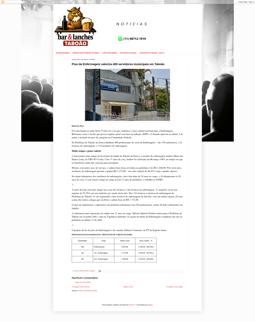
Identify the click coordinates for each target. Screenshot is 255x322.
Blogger (150, 305)
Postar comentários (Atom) (87, 291)
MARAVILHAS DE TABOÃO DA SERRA (86, 53)
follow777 (132, 305)
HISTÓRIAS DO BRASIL (128, 53)
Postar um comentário (83, 282)
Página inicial (128, 287)
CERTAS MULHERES (110, 53)
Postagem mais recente (80, 287)
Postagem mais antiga (175, 287)
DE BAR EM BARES (62, 53)
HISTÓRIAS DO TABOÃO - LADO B (152, 53)
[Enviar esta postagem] (99, 271)
